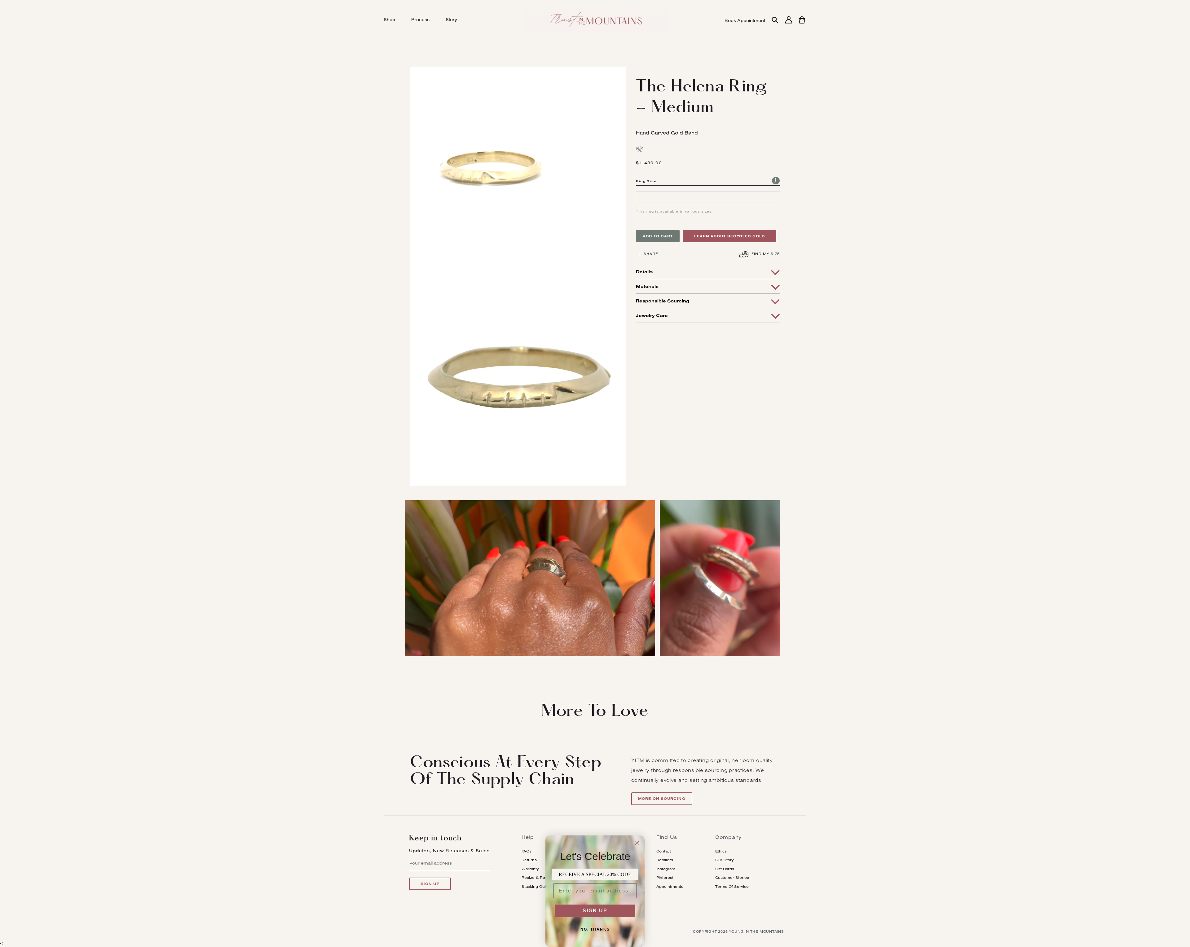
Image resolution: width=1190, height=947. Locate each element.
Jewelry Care (652, 315)
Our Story (724, 859)
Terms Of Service (732, 886)
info (776, 180)
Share (651, 254)
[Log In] (788, 23)
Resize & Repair (537, 877)
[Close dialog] (636, 843)
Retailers (664, 859)
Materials (647, 286)
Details (644, 272)
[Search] (775, 20)
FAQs (526, 851)
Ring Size (646, 181)
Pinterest (664, 877)
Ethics (721, 851)
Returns (529, 859)
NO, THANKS (595, 929)
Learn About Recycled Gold (729, 236)
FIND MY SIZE (765, 254)
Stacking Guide (536, 886)
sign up (430, 884)
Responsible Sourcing (662, 301)
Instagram (665, 868)
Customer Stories (732, 877)
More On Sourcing (661, 798)
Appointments (669, 886)
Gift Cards (724, 868)
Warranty (530, 868)
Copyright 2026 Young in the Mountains (738, 931)
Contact (663, 851)
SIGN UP (595, 910)
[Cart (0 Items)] (802, 23)
